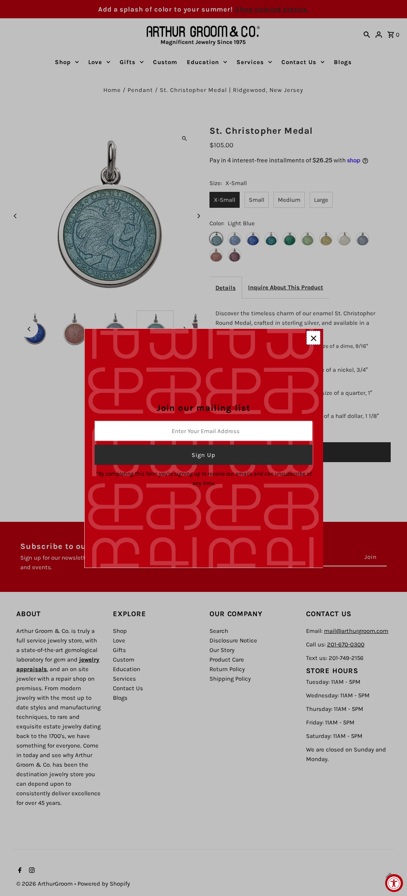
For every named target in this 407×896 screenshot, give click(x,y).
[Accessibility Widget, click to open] (394, 883)
